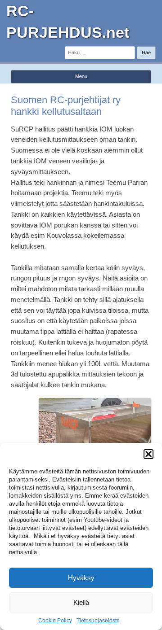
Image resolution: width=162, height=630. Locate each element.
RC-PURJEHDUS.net (67, 21)
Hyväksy (81, 578)
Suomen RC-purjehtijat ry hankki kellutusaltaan (66, 105)
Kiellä (81, 602)
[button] (148, 454)
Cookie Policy (55, 620)
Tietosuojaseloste (98, 620)
